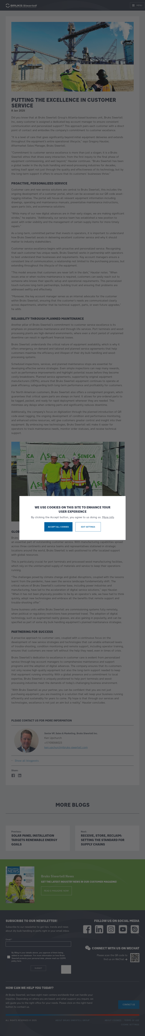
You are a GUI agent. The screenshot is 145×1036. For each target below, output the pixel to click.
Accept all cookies (58, 527)
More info (108, 517)
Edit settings (88, 527)
